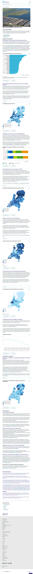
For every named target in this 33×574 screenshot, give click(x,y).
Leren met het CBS (4, 548)
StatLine (28, 473)
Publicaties (3, 527)
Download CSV (7, 80)
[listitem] (3, 514)
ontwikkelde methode (10, 45)
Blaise (3, 529)
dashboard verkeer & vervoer (25, 183)
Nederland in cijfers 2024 (6, 280)
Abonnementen (4, 560)
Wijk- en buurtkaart (15, 448)
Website (3, 553)
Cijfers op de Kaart (9, 476)
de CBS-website (17, 473)
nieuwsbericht (5, 51)
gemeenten (17, 324)
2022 (3, 460)
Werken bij (3, 547)
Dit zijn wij (3, 545)
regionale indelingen (7, 504)
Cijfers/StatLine (4, 520)
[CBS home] (6, 1)
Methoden (3, 528)
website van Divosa (26, 443)
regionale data (8, 414)
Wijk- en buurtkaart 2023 (25, 459)
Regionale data (4, 526)
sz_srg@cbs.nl (5, 375)
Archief (3, 559)
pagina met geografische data (13, 452)
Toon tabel (13, 80)
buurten (5, 508)
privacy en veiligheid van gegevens (12, 437)
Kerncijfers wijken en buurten (7, 462)
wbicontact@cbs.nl (12, 451)
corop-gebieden (6, 509)
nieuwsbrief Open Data (13, 425)
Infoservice (20, 474)
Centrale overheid (4, 534)
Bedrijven (3, 533)
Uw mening (30, 573)
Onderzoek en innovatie (5, 546)
